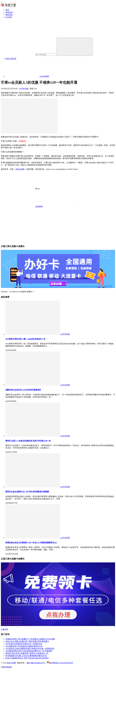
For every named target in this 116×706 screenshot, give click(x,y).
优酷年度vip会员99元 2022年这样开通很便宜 (23, 390)
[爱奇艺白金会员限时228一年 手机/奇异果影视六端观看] (32, 487)
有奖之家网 (19, 169)
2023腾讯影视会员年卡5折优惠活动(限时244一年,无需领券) (28, 651)
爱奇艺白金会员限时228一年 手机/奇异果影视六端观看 (27, 491)
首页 (7, 10)
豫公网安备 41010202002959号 (61, 663)
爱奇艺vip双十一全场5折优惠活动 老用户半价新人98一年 (28, 441)
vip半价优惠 (23, 89)
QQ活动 (8, 17)
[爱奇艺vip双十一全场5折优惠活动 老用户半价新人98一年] (32, 436)
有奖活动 (9, 12)
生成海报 (39, 206)
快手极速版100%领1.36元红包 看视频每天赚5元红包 (26, 656)
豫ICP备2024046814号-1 (36, 663)
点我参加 (22, 141)
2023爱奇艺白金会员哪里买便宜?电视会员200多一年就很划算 (29, 648)
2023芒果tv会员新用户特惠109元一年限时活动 (23, 644)
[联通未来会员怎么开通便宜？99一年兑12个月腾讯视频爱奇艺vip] (32, 538)
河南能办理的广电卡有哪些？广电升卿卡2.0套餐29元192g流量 (30, 639)
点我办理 (4, 629)
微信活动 (9, 15)
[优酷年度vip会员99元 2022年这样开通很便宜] (32, 385)
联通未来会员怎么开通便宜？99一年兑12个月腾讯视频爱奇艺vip (31, 542)
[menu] (2, 2)
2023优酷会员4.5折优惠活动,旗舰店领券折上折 (24, 646)
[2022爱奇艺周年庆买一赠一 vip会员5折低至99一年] (32, 334)
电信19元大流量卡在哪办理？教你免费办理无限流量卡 (27, 641)
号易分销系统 (6, 667)
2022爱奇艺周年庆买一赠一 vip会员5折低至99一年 (25, 339)
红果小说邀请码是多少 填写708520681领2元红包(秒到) (27, 658)
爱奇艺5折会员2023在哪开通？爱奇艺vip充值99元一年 (26, 653)
